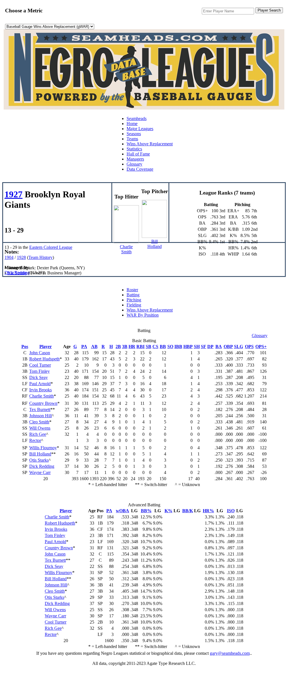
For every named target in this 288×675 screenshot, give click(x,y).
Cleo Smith (39, 421)
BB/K (187, 510)
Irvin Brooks (40, 389)
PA (84, 346)
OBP (228, 346)
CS (155, 346)
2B (118, 346)
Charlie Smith (41, 396)
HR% (208, 510)
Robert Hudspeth (44, 358)
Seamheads (137, 118)
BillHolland (154, 244)
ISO (231, 510)
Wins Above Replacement (150, 143)
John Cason (39, 352)
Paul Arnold (40, 383)
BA (218, 346)
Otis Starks (39, 460)
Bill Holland (40, 453)
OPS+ (261, 346)
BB (163, 346)
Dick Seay (38, 377)
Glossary (134, 164)
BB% (146, 510)
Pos (24, 346)
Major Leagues (140, 128)
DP (210, 346)
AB (94, 346)
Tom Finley (39, 371)
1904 (9, 257)
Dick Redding (41, 466)
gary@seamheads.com (230, 653)
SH (197, 346)
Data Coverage (140, 169)
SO (170, 346)
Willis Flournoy (43, 447)
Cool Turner (40, 365)
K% (168, 510)
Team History (40, 257)
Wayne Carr (40, 472)
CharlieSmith (126, 249)
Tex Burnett (39, 409)
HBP (188, 346)
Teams (132, 138)
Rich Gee (37, 434)
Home (132, 123)
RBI (140, 346)
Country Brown (43, 403)
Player (45, 346)
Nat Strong (17, 272)
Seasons (134, 133)
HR (132, 346)
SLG (238, 346)
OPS (249, 346)
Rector (35, 440)
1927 (13, 194)
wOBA (122, 510)
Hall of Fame (138, 154)
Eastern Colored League (50, 247)
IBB (178, 346)
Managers (135, 159)
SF (203, 346)
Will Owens (39, 428)
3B (124, 346)
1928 (21, 257)
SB (148, 346)
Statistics (134, 148)
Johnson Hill (40, 415)
